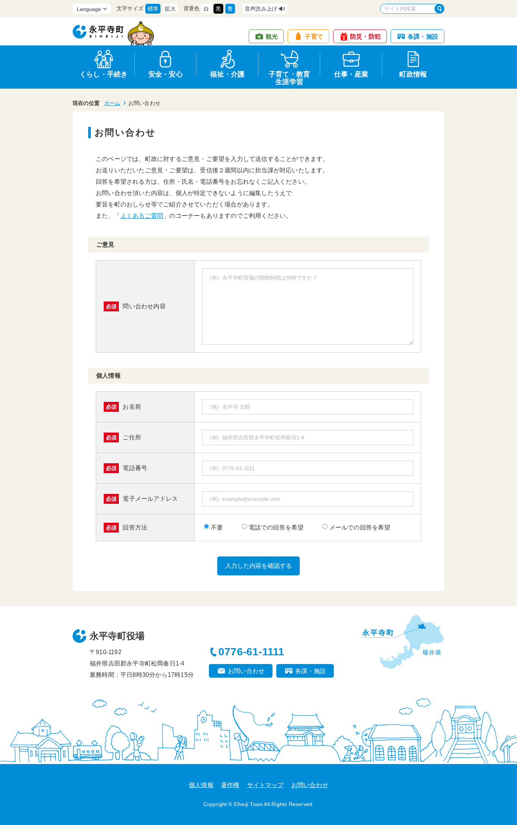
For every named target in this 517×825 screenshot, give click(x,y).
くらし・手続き (103, 74)
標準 (153, 9)
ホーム (112, 103)
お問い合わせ (246, 671)
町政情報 (413, 74)
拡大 (170, 9)
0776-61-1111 (251, 652)
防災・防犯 (365, 36)
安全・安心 (165, 74)
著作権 (230, 785)
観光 (272, 36)
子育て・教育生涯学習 (289, 76)
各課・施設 (423, 36)
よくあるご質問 (141, 215)
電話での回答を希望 (276, 527)
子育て (314, 36)
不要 (217, 527)
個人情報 (201, 785)
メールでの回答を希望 (360, 527)
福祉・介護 (227, 74)
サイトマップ (265, 785)
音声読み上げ (261, 9)
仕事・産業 (351, 74)
